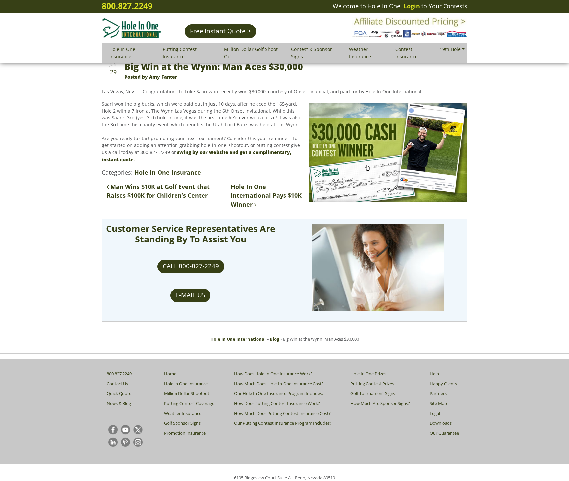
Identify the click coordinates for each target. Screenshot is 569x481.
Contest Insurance (406, 53)
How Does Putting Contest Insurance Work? (277, 403)
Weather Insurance (360, 53)
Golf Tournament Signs (372, 393)
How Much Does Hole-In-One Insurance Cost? (279, 384)
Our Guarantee (444, 433)
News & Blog (119, 403)
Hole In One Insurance (122, 53)
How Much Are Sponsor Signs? (380, 403)
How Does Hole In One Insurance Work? (273, 374)
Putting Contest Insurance (180, 53)
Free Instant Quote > (220, 31)
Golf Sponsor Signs (182, 423)
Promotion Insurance (185, 433)
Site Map (438, 403)
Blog (274, 339)
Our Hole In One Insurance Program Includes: (278, 393)
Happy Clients (443, 384)
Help (434, 374)
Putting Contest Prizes (372, 384)
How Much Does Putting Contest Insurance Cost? (282, 413)
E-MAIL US (190, 295)
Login (412, 6)
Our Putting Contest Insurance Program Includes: (282, 423)
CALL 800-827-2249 (191, 266)
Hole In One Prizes (368, 374)
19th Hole (450, 49)
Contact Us (117, 384)
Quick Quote (119, 393)
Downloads (441, 423)
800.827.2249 (127, 5)
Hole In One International (238, 339)
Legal (435, 413)
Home (170, 374)
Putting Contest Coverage (189, 403)
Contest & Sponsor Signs (311, 53)
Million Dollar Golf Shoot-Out (251, 53)
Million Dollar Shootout (186, 393)
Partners (438, 393)
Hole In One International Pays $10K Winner (266, 195)
